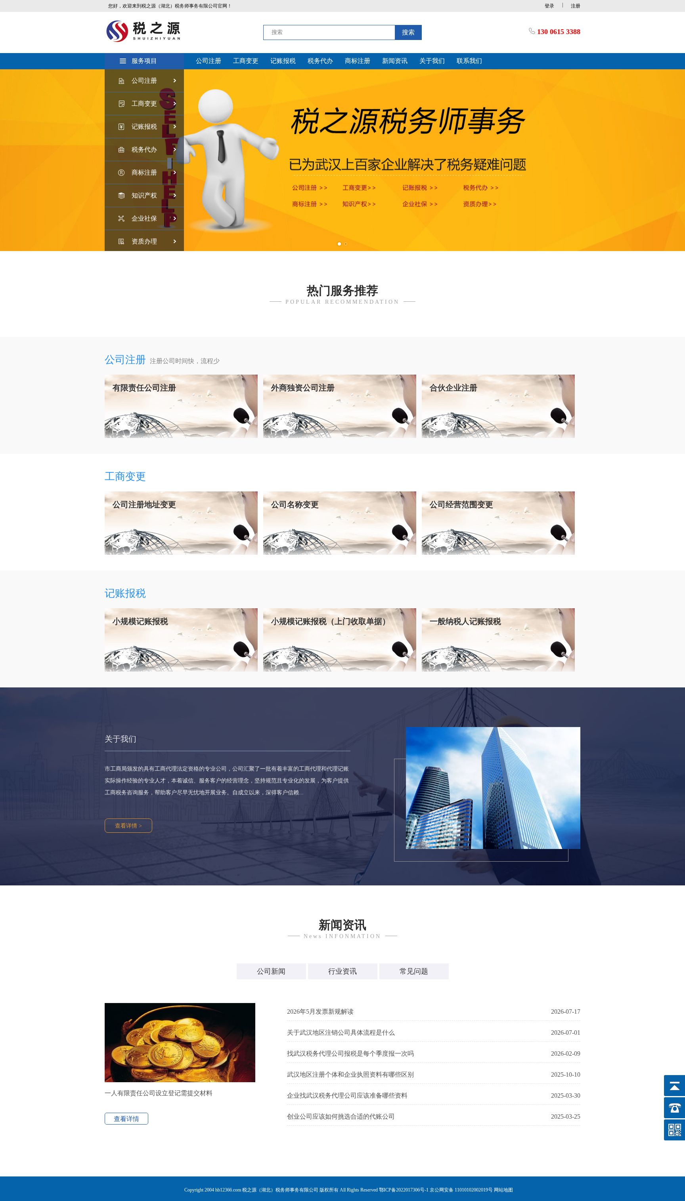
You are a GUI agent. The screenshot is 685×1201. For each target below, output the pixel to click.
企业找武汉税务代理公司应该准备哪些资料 (433, 1095)
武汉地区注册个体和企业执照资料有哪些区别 (433, 1074)
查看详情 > (128, 826)
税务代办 (320, 60)
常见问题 (414, 971)
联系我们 (469, 60)
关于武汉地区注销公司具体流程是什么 (433, 1032)
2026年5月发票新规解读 (433, 1011)
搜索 (408, 32)
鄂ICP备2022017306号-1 (404, 1190)
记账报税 (283, 60)
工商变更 (245, 60)
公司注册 (208, 60)
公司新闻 (271, 971)
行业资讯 (342, 971)
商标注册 (357, 60)
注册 (575, 6)
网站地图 (503, 1190)
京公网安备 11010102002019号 (461, 1190)
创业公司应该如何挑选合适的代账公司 (433, 1116)
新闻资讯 (395, 60)
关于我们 (432, 60)
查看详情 (126, 1118)
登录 (549, 6)
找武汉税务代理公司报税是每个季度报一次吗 (433, 1053)
